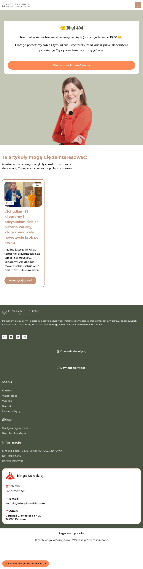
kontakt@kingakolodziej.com (25, 503)
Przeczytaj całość (20, 280)
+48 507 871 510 (15, 491)
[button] (138, 5)
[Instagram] (24, 337)
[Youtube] (11, 337)
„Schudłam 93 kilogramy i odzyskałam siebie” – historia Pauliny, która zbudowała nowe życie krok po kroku (22, 227)
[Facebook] (4, 337)
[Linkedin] (18, 337)
